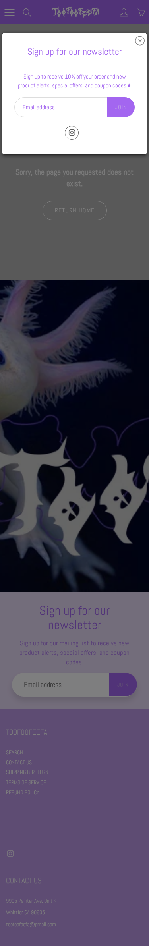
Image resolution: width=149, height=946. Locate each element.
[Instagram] (72, 133)
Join (121, 107)
